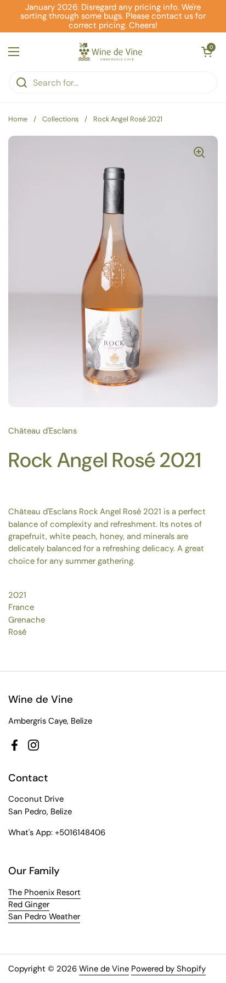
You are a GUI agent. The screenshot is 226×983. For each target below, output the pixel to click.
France (21, 607)
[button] (207, 52)
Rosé (17, 631)
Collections (60, 119)
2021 (17, 595)
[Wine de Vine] (110, 52)
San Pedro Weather (44, 916)
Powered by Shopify (168, 968)
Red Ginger (28, 904)
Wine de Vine (104, 968)
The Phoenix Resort (44, 892)
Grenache (26, 619)
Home (17, 119)
